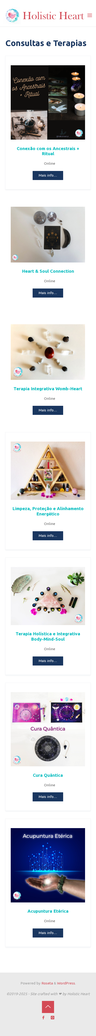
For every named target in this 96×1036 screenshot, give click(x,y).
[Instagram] (52, 1017)
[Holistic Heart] (45, 15)
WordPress (66, 983)
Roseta (47, 983)
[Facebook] (43, 1017)
